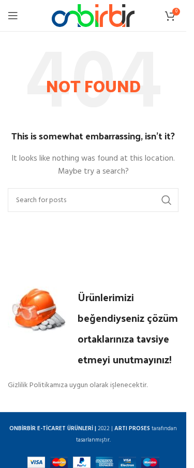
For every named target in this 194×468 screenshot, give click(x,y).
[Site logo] (93, 16)
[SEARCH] (166, 200)
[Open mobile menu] (13, 15)
